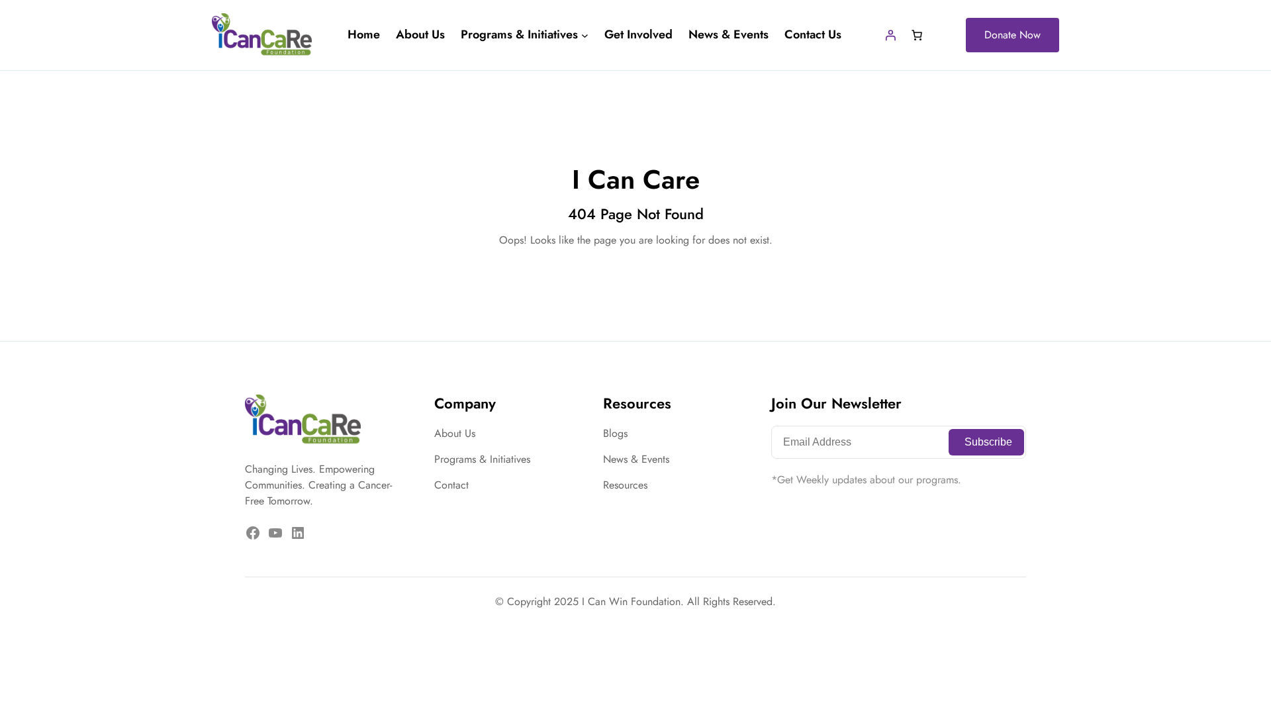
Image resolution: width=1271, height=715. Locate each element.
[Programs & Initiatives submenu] (584, 35)
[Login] (890, 35)
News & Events (636, 459)
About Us (454, 433)
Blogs (615, 433)
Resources (625, 485)
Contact (451, 485)
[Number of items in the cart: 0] (917, 35)
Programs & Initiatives (482, 459)
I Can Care (636, 179)
